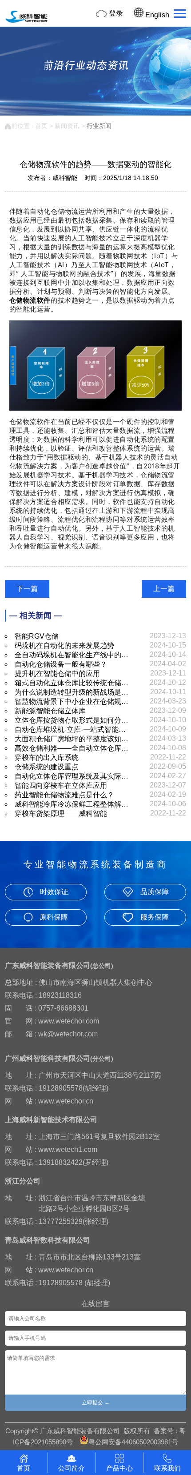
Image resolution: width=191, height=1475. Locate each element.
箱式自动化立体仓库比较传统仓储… (71, 683)
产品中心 (119, 1468)
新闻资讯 (67, 125)
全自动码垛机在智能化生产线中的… (71, 655)
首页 (41, 125)
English (156, 15)
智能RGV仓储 (37, 636)
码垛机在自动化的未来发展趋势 (64, 645)
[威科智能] (26, 22)
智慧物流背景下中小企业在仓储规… (71, 701)
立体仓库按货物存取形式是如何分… (71, 720)
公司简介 (71, 1468)
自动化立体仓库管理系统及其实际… (71, 776)
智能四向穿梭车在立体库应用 (61, 785)
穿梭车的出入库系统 (47, 757)
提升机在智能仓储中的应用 (57, 673)
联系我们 (167, 1468)
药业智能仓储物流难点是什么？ (64, 795)
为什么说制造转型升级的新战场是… (71, 692)
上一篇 (164, 588)
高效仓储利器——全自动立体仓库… (71, 748)
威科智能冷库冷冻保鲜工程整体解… (71, 804)
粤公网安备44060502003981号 (133, 1442)
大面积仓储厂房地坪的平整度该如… (71, 739)
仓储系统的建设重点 (47, 767)
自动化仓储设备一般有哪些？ (61, 664)
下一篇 (27, 588)
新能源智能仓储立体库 (50, 711)
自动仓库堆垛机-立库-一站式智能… (70, 729)
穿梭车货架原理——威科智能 (61, 813)
